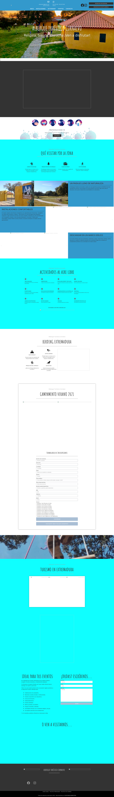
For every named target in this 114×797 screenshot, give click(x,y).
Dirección (38, 462)
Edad (37, 470)
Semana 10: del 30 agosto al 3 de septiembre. (47, 516)
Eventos (61, 8)
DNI (37, 490)
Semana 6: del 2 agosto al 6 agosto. (45, 510)
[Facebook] (82, 5)
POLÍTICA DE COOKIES (66, 791)
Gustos (37, 474)
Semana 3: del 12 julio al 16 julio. (44, 506)
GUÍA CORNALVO (32, 354)
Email (37, 498)
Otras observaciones (40, 482)
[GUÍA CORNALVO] (32, 351)
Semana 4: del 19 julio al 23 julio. (44, 507)
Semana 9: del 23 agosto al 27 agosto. (46, 514)
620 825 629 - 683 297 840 (59, 4)
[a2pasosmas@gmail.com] (48, 2)
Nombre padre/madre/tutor (42, 486)
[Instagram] (85, 5)
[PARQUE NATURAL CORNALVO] (32, 362)
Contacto (69, 8)
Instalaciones (40, 8)
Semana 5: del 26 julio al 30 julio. (44, 509)
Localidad (38, 466)
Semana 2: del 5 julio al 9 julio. (44, 504)
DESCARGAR (57, 135)
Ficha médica (39, 478)
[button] (57, 59)
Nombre (62, 680)
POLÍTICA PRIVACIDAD (55, 791)
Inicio (32, 8)
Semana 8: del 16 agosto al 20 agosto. (46, 513)
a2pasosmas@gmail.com (44, 4)
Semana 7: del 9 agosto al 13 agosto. (45, 511)
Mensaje (62, 688)
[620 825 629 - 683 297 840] (53, 2)
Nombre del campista (41, 458)
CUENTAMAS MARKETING (70, 795)
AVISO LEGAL (46, 791)
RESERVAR (57, 41)
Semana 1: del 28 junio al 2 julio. (44, 503)
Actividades (52, 8)
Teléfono (38, 494)
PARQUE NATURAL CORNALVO (32, 365)
